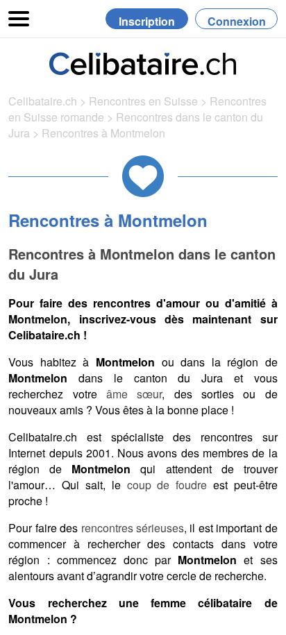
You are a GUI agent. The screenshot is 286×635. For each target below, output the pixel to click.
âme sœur (134, 394)
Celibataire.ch (42, 101)
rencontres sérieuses (132, 528)
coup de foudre (167, 485)
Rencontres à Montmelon (103, 133)
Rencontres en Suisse (143, 101)
